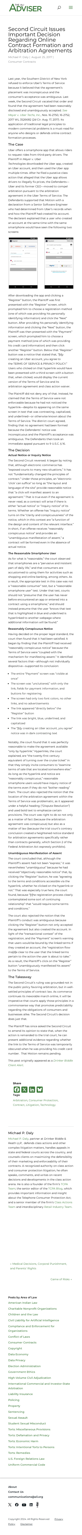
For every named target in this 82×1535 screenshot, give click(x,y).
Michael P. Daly (18, 57)
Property (14, 1406)
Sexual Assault (18, 1417)
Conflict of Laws (19, 1336)
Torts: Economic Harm (23, 1441)
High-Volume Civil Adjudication (29, 1378)
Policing (13, 1400)
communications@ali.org (25, 1497)
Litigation (32, 1105)
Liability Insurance (20, 1394)
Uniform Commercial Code (26, 1464)
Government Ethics (21, 1372)
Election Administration (24, 1366)
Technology (48, 1105)
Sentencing (16, 1412)
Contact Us (15, 1492)
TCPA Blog (55, 1188)
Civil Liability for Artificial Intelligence (33, 1320)
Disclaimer (26, 1524)
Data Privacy (16, 1360)
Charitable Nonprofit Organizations (32, 1308)
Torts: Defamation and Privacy (28, 1435)
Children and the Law (23, 1314)
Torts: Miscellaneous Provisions (29, 1429)
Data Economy (18, 1354)
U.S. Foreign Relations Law (26, 1459)
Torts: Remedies (19, 1453)
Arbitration (20, 1100)
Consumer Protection (43, 1100)
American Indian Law (22, 1302)
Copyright (15, 1348)
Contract (19, 1105)
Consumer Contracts (22, 61)
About (12, 1487)
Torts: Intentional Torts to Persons (31, 1447)
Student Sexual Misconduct (27, 1423)
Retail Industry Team (58, 1207)
